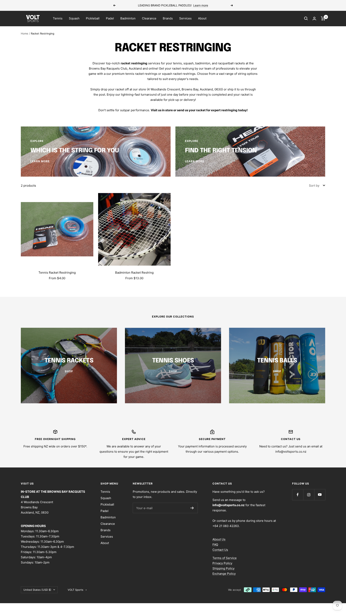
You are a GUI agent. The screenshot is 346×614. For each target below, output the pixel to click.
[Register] (192, 508)
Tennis (57, 18)
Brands (168, 18)
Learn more (200, 5)
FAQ (215, 544)
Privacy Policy (222, 563)
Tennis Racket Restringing (57, 272)
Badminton (128, 18)
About (202, 18)
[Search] (306, 18)
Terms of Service (224, 558)
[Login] (314, 18)
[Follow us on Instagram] (308, 494)
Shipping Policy (223, 568)
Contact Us (220, 550)
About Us (218, 539)
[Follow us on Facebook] (297, 494)
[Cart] (323, 18)
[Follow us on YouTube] (319, 494)
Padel (110, 18)
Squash (74, 18)
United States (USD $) (37, 589)
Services (185, 18)
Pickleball (93, 18)
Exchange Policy (224, 574)
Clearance (149, 18)
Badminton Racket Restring (134, 272)
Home (24, 33)
